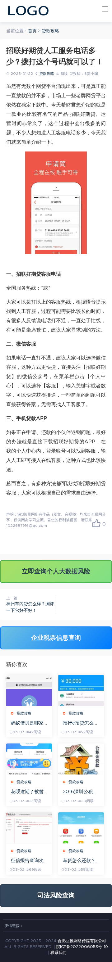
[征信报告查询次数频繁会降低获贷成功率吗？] (29, 827)
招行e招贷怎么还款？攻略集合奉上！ (80, 723)
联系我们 (58, 953)
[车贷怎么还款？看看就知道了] (81, 827)
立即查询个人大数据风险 (56, 571)
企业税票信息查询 (56, 638)
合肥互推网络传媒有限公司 (82, 941)
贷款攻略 (50, 31)
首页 (32, 31)
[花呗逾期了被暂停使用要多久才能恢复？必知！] (29, 759)
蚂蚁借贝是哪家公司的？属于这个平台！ (27, 723)
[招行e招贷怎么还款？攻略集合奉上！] (81, 690)
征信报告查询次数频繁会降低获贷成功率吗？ (27, 861)
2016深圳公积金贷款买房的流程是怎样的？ (80, 792)
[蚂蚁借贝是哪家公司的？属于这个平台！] (29, 690)
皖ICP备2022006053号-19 (82, 947)
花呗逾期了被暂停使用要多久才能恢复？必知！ (27, 792)
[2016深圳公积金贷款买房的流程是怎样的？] (81, 759)
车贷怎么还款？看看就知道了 (79, 861)
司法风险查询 (56, 895)
